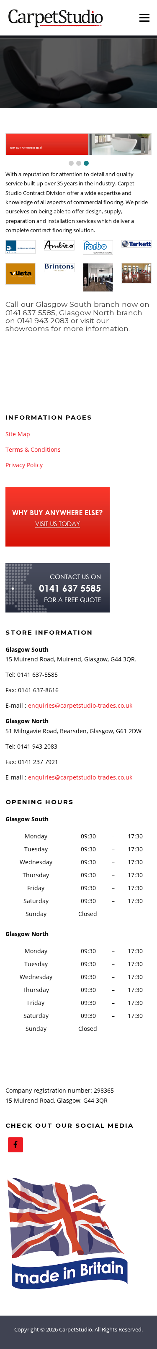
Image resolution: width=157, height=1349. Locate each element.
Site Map (17, 434)
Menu (144, 17)
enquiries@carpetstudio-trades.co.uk (80, 705)
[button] (71, 163)
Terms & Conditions (33, 449)
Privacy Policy (24, 465)
